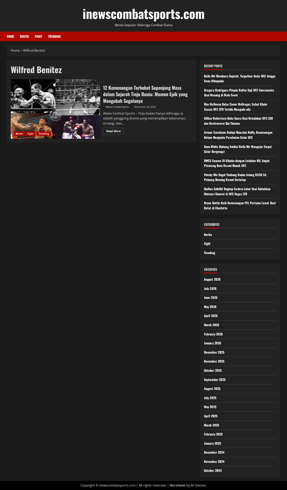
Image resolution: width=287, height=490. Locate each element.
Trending (54, 36)
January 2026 (212, 343)
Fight (38, 36)
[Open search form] (279, 36)
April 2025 (210, 416)
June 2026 (210, 297)
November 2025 (214, 361)
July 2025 (210, 397)
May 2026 (210, 306)
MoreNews (177, 485)
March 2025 (211, 425)
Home (10, 36)
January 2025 (212, 443)
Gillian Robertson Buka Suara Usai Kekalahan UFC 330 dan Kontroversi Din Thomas (238, 121)
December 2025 (214, 352)
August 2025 (212, 388)
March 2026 (211, 324)
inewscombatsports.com (144, 13)
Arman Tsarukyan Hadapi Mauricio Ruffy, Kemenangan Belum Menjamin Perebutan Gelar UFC (238, 135)
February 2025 (213, 434)
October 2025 (213, 370)
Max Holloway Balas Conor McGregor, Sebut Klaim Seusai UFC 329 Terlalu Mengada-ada (235, 107)
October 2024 (213, 470)
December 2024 (214, 452)
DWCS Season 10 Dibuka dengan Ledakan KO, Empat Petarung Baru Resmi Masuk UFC (237, 163)
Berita (24, 36)
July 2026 (210, 288)
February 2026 (213, 334)
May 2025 (210, 406)
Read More (115, 131)
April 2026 (211, 315)
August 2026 (212, 279)
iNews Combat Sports (117, 106)
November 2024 (214, 461)
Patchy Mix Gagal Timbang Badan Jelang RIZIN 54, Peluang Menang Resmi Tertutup (235, 177)
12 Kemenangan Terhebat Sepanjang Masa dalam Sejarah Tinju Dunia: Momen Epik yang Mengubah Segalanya (55, 109)
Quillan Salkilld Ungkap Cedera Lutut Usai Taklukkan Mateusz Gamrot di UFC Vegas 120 (237, 191)
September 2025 (215, 379)
